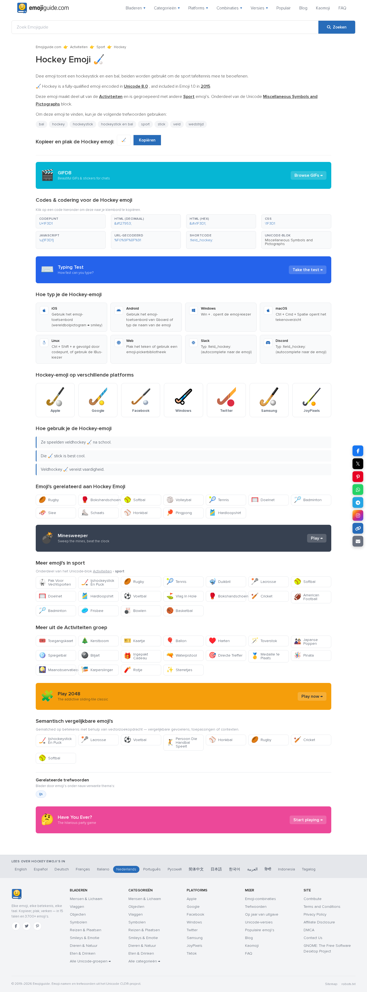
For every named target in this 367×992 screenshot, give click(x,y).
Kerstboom (95, 640)
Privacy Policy (315, 914)
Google (193, 906)
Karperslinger (97, 670)
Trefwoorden (256, 906)
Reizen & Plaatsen (85, 930)
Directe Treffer (225, 655)
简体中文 (196, 869)
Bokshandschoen (99, 500)
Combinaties (229, 8)
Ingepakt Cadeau (136, 656)
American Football (306, 597)
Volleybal (178, 500)
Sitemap (331, 984)
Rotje (133, 670)
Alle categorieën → (144, 961)
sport (145, 124)
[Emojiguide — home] (43, 8)
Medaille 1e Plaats (265, 656)
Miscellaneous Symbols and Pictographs (289, 242)
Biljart (90, 655)
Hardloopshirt (225, 512)
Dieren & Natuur (83, 945)
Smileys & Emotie (84, 938)
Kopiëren (147, 140)
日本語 (216, 869)
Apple (192, 899)
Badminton (308, 500)
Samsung (195, 938)
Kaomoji (323, 8)
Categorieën (167, 8)
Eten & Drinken (82, 953)
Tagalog (308, 869)
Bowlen (135, 610)
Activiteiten (79, 47)
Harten (219, 640)
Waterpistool (181, 655)
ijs (41, 794)
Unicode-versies (259, 922)
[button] (71, 221)
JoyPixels (194, 945)
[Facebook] (16, 926)
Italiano (103, 869)
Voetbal (135, 596)
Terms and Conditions (322, 906)
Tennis (219, 500)
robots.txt (348, 984)
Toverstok (264, 640)
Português (152, 869)
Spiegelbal (52, 655)
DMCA (309, 930)
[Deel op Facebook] (357, 450)
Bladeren (135, 8)
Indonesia (286, 869)
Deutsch (62, 869)
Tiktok (192, 953)
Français (83, 869)
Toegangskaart (56, 640)
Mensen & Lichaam (86, 899)
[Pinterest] (37, 926)
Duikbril (220, 581)
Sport (100, 47)
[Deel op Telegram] (357, 502)
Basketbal (179, 610)
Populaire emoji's (259, 930)
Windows (194, 922)
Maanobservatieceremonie (57, 670)
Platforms (198, 8)
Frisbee (92, 610)
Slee (47, 512)
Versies (259, 8)
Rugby (49, 500)
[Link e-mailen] (357, 541)
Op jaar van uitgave (261, 914)
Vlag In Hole (181, 596)
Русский (175, 869)
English (21, 869)
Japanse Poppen (306, 641)
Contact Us (313, 938)
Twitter (192, 930)
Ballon (176, 640)
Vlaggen (77, 906)
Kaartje (134, 640)
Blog (303, 8)
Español (41, 869)
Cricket (261, 596)
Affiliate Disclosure (319, 922)
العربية (252, 869)
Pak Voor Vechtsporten (55, 582)
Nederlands (126, 869)
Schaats (92, 512)
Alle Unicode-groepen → (90, 961)
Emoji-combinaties (260, 899)
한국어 (234, 869)
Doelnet (263, 500)
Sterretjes (179, 670)
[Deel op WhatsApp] (357, 489)
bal (41, 124)
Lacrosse (263, 581)
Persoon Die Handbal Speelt (181, 742)
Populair (283, 8)
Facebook (195, 914)
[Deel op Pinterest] (357, 476)
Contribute (313, 899)
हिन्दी (268, 869)
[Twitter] (26, 926)
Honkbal (135, 512)
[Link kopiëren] (357, 528)
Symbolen (78, 922)
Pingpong (179, 512)
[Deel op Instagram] (357, 515)
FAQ (342, 8)
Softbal (134, 500)
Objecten (78, 914)
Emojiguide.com (48, 47)
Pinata (304, 655)
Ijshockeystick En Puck (97, 582)
